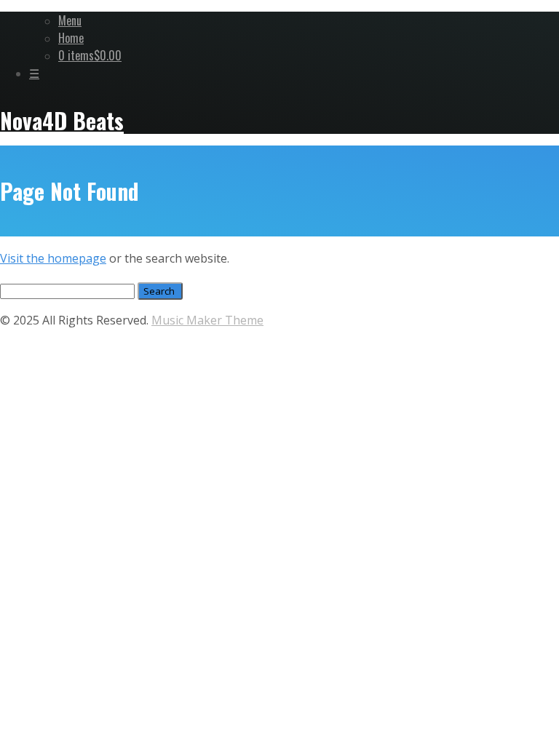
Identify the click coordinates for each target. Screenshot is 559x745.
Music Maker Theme (207, 320)
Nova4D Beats (62, 120)
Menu (70, 20)
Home (71, 38)
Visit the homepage (53, 258)
